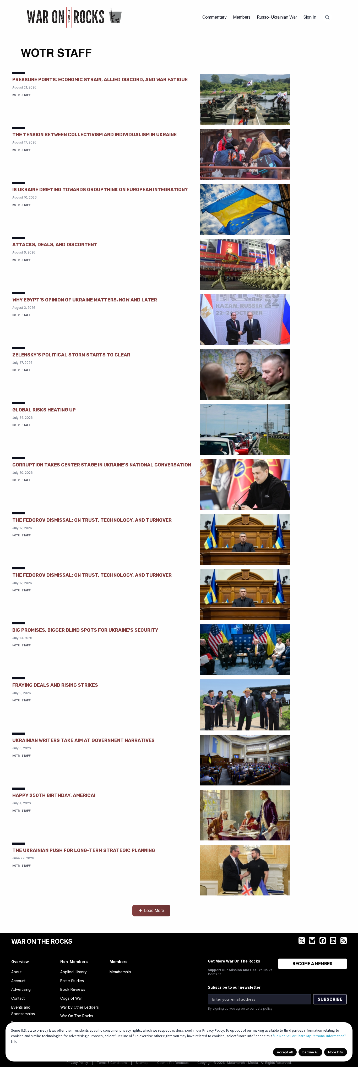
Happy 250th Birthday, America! (53, 795)
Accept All (285, 1052)
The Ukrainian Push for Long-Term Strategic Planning (83, 850)
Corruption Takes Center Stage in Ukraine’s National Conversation (101, 465)
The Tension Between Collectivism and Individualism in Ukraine (94, 135)
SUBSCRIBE (330, 999)
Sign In (309, 17)
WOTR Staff (21, 95)
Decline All (310, 1052)
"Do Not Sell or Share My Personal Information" (309, 1035)
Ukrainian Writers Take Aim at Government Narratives (83, 740)
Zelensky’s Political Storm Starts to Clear (71, 355)
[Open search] (327, 17)
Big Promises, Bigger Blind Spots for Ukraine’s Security (85, 630)
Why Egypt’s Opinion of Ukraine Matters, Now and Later (84, 300)
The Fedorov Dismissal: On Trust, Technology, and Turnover (92, 520)
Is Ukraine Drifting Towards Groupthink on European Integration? (100, 189)
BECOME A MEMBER (312, 963)
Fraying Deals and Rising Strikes (55, 685)
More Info (335, 1052)
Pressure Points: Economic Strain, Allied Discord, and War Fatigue (100, 79)
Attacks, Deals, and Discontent (54, 245)
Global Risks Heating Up (44, 410)
